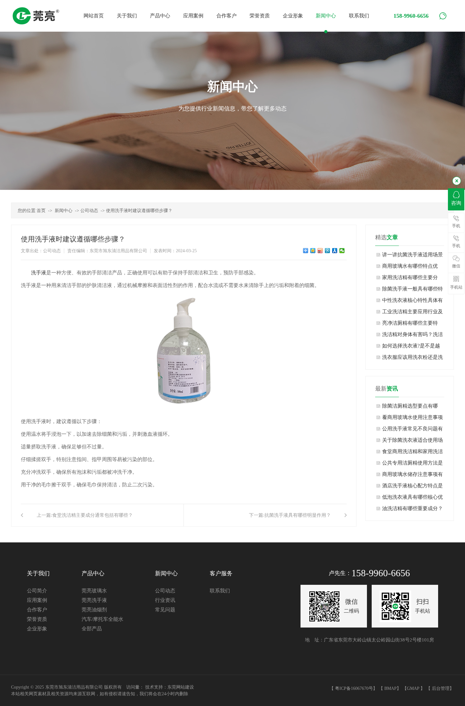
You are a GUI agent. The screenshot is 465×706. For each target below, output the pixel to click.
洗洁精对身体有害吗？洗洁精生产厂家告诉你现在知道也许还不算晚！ (412, 336)
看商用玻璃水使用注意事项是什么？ (412, 419)
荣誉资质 (37, 619)
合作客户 (37, 609)
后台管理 (441, 688)
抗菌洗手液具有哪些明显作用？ (297, 515)
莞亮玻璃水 (94, 590)
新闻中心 (63, 210)
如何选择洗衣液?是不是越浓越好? (411, 347)
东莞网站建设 (180, 687)
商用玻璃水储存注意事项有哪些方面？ (412, 476)
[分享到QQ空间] (313, 250)
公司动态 (89, 210)
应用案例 (37, 600)
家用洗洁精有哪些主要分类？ (410, 279)
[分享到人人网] (335, 250)
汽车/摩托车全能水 (102, 619)
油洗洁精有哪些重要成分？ (412, 508)
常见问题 (165, 609)
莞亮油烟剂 (94, 609)
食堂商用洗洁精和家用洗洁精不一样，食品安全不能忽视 (412, 453)
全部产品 (92, 628)
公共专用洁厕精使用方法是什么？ (412, 464)
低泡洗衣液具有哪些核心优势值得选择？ (412, 498)
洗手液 (38, 272)
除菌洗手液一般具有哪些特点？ (412, 290)
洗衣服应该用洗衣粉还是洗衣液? (412, 358)
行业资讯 (165, 600)
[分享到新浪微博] (320, 250)
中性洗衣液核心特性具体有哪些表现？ (412, 301)
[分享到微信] (342, 250)
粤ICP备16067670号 (354, 688)
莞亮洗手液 (94, 600)
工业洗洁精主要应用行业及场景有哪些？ (412, 313)
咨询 (456, 203)
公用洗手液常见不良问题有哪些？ (412, 430)
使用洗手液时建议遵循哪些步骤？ (139, 210)
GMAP (413, 688)
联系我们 (220, 590)
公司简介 (37, 590)
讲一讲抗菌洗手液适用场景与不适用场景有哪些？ (412, 256)
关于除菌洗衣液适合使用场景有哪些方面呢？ (412, 441)
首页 (41, 210)
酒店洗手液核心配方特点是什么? (412, 487)
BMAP (390, 688)
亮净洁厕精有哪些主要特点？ (410, 324)
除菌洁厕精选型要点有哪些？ (410, 407)
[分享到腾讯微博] (327, 250)
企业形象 (37, 628)
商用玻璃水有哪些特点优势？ (410, 267)
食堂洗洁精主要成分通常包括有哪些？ (92, 515)
